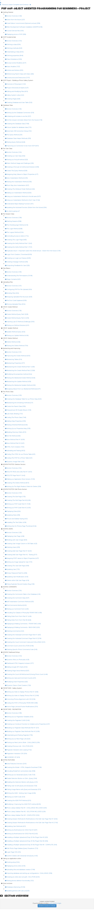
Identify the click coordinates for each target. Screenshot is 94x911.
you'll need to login (55, 903)
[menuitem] (0, 3)
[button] (6, 4)
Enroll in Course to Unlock (47, 906)
